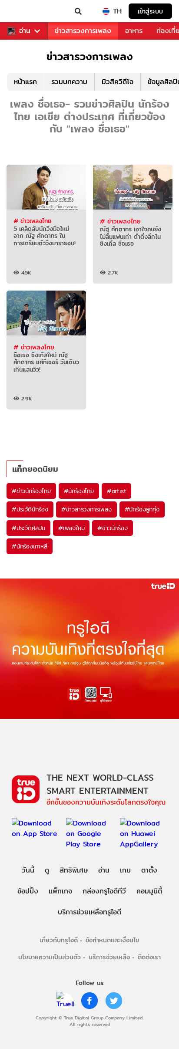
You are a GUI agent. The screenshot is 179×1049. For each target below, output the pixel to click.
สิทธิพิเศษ (74, 870)
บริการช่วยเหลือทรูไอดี (89, 912)
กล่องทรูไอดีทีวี (104, 891)
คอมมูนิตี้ (149, 891)
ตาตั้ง (149, 870)
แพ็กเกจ (60, 891)
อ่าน (24, 31)
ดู (47, 870)
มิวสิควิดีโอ (117, 81)
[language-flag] (106, 11)
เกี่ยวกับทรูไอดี (59, 940)
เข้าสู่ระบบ (150, 11)
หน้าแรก (25, 81)
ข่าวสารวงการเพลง (83, 30)
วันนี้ (28, 870)
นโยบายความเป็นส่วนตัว (49, 957)
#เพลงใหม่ (71, 528)
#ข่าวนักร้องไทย (31, 491)
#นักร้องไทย (79, 491)
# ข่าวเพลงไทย (32, 221)
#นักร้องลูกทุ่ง (142, 509)
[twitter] (114, 1000)
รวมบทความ (69, 81)
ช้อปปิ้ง (27, 891)
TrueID (24, 11)
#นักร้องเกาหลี (29, 546)
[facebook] (89, 1000)
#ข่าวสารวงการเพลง (86, 509)
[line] (65, 1000)
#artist (116, 491)
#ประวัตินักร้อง (30, 509)
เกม (125, 870)
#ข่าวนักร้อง (112, 528)
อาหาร (134, 30)
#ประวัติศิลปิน (28, 528)
